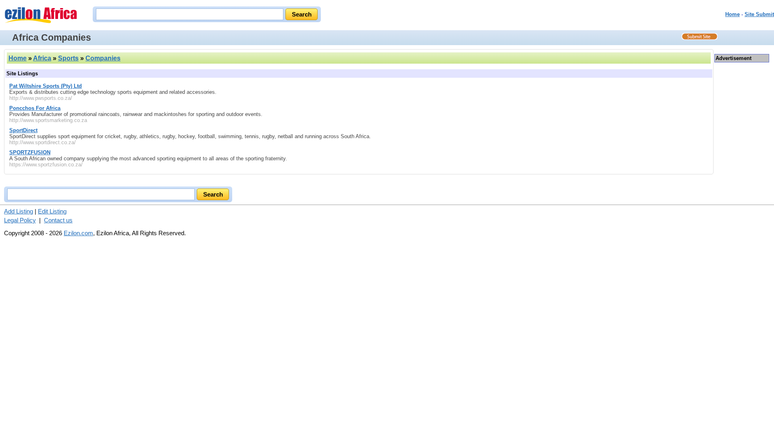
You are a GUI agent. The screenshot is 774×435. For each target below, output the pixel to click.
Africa (42, 58)
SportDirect (23, 130)
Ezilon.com (78, 233)
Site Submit (759, 14)
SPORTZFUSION (29, 152)
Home (732, 14)
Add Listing (18, 211)
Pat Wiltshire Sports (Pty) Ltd (45, 86)
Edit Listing (52, 211)
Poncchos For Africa (34, 108)
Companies (103, 58)
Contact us (58, 220)
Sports (68, 58)
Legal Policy (20, 220)
